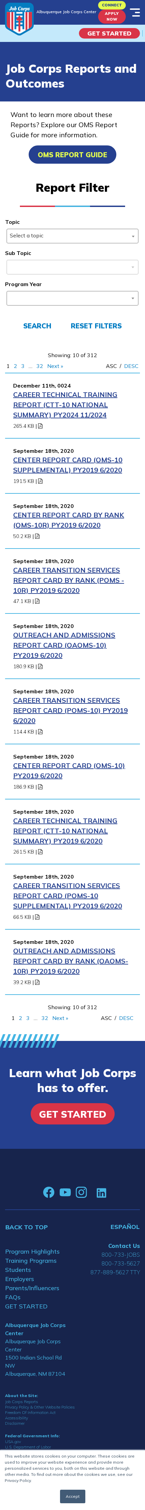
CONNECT (112, 5)
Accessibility (16, 1417)
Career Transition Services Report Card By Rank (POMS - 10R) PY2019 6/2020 (68, 580)
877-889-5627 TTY (115, 1272)
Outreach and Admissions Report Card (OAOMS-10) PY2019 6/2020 (64, 645)
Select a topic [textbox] (27, 235)
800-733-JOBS (121, 1254)
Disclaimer (15, 1423)
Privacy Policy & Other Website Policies (40, 1407)
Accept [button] (73, 1496)
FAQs (13, 1297)
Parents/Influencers (32, 1288)
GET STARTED (26, 1306)
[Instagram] (81, 1192)
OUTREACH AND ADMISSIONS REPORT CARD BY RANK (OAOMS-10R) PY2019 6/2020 (70, 961)
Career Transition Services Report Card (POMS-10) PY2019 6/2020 (70, 710)
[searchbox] (11, 297)
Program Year (23, 284)
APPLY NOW (112, 16)
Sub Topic (18, 253)
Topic (12, 221)
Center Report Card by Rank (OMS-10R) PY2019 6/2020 (68, 520)
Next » (55, 366)
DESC (131, 366)
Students (18, 1270)
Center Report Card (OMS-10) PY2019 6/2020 (69, 770)
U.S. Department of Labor (28, 1446)
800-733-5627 (121, 1263)
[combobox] (72, 236)
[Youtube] (65, 1192)
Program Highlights (32, 1251)
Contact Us (124, 1245)
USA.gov (13, 1441)
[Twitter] (91, 1192)
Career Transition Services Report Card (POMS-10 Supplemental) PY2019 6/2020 (67, 895)
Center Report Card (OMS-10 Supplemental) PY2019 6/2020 (67, 465)
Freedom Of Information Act (30, 1412)
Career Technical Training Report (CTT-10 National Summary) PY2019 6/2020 (65, 830)
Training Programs (31, 1260)
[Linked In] (101, 1192)
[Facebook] (48, 1192)
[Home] (19, 19)
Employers (19, 1279)
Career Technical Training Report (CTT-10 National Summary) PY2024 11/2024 (65, 404)
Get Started (109, 33)
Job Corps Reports (21, 1401)
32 (39, 366)
